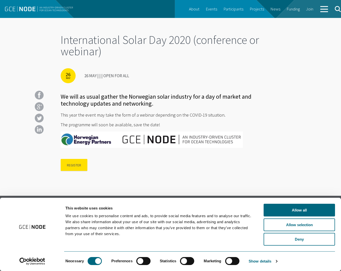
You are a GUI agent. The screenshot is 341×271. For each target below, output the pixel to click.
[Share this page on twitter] (39, 118)
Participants (233, 9)
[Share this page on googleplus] (39, 106)
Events (211, 9)
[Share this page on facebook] (39, 95)
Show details (260, 261)
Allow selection (299, 225)
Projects (257, 9)
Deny (299, 239)
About (194, 9)
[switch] (143, 261)
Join (309, 9)
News (275, 9)
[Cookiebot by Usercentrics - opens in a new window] (32, 261)
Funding (293, 9)
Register (74, 165)
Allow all (299, 210)
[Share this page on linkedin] (39, 129)
